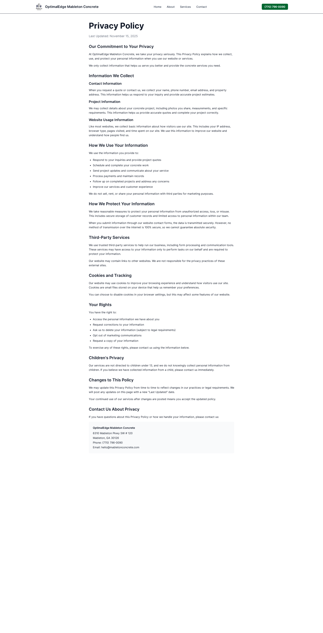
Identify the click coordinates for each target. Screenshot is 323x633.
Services (185, 6)
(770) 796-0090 (274, 6)
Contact (201, 6)
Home (157, 6)
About (171, 6)
